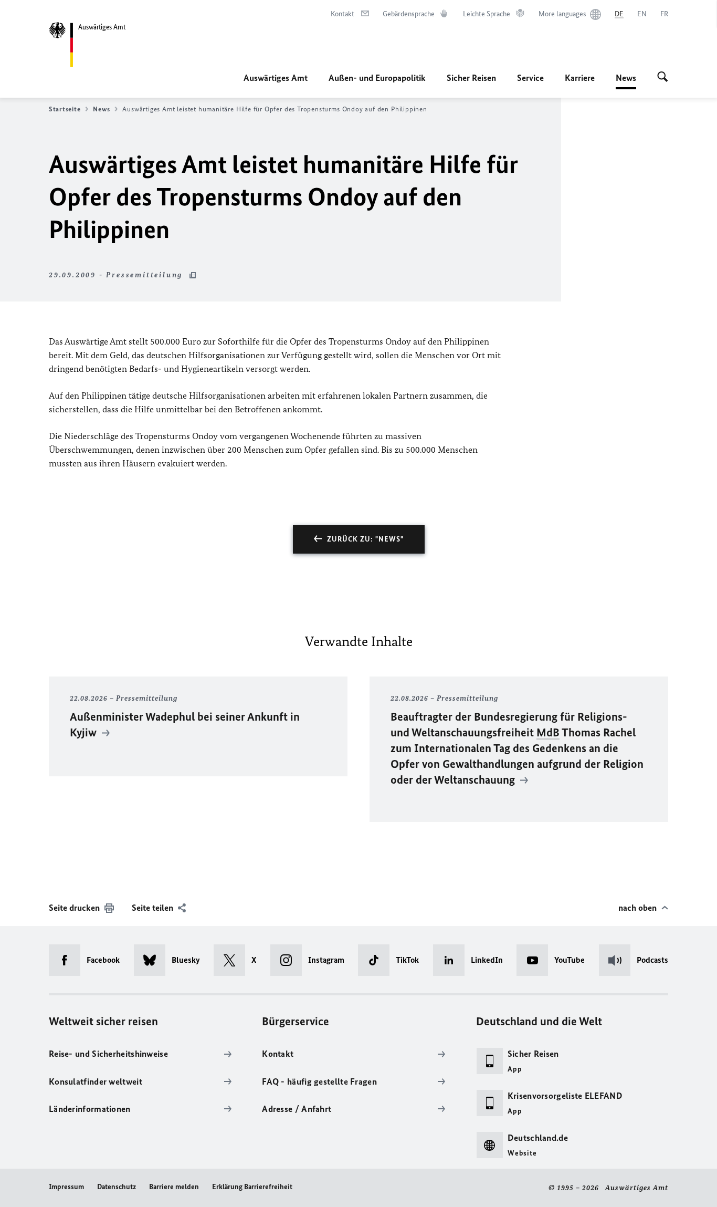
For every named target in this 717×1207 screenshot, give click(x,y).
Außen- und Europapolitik (377, 77)
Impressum (66, 1186)
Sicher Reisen (471, 77)
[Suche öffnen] (662, 77)
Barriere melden (174, 1186)
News (626, 80)
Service (530, 77)
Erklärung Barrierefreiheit (252, 1186)
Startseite (64, 109)
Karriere (580, 77)
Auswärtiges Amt (276, 77)
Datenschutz (116, 1186)
